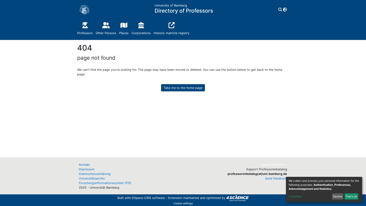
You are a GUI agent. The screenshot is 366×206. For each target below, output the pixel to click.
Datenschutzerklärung (95, 174)
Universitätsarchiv (92, 178)
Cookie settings (183, 203)
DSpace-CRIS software (148, 198)
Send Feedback (276, 178)
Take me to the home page (183, 88)
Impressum (87, 169)
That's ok (351, 196)
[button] (285, 9)
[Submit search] (280, 9)
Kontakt (84, 165)
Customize (295, 196)
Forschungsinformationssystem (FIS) (105, 183)
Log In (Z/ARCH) (272, 165)
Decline (337, 196)
